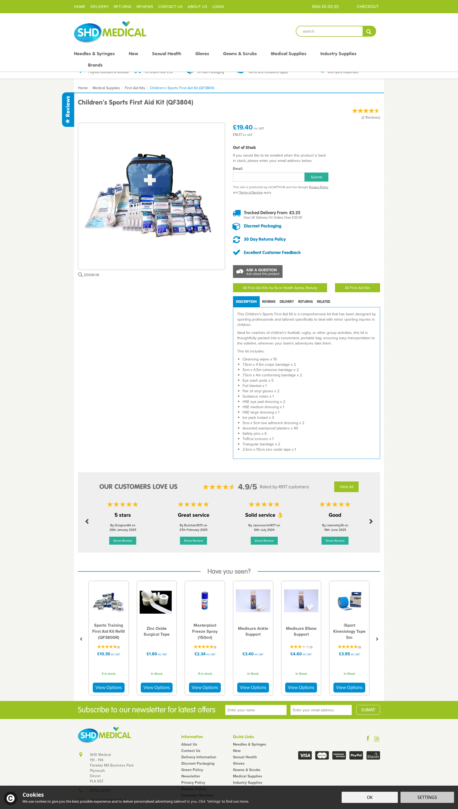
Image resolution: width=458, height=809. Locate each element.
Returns (305, 301)
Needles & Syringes (249, 744)
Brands (95, 65)
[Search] (369, 31)
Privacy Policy (318, 187)
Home (79, 6)
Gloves (239, 763)
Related (323, 301)
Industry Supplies (247, 782)
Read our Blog (376, 738)
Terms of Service (251, 192)
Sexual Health (245, 757)
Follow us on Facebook (368, 738)
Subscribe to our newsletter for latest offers (146, 710)
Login (218, 6)
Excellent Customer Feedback (272, 252)
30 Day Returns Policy (265, 239)
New (237, 750)
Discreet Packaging (262, 226)
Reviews (67, 107)
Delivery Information (198, 757)
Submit (316, 177)
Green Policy (192, 769)
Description (246, 301)
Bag (316, 6)
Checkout (368, 6)
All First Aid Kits (357, 287)
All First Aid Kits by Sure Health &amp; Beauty (280, 287)
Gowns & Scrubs (247, 769)
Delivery (287, 301)
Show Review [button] (122, 540)
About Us (189, 744)
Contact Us (190, 750)
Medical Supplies (247, 776)
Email (238, 168)
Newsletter (190, 776)
